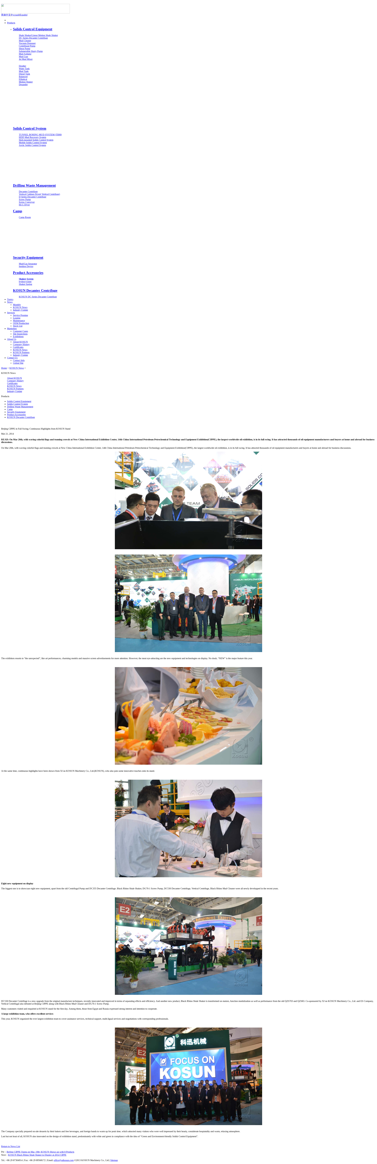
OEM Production (21, 323)
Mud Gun (23, 56)
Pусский (15, 15)
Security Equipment (28, 257)
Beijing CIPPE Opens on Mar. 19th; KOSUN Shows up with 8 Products (40, 1152)
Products (11, 23)
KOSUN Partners (21, 352)
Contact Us (12, 357)
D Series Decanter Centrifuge (32, 197)
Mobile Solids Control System (33, 142)
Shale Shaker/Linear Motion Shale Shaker (38, 35)
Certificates (18, 347)
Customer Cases (20, 331)
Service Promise (20, 315)
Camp (17, 211)
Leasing (16, 318)
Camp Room (25, 217)
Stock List (17, 326)
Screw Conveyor (27, 202)
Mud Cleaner (25, 40)
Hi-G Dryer (24, 205)
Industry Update (20, 310)
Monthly (17, 304)
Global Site (18, 363)
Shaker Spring (25, 284)
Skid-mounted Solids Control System (36, 140)
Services (11, 312)
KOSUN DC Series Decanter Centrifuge (38, 296)
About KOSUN (20, 342)
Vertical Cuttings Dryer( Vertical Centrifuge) (39, 194)
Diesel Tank (24, 74)
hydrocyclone (25, 281)
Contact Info (19, 360)
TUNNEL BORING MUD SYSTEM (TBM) (40, 134)
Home (10, 20)
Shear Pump (24, 48)
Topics (10, 299)
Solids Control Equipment (32, 29)
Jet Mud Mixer (26, 59)
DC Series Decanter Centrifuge (33, 38)
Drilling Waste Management (34, 185)
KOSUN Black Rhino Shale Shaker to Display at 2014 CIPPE (37, 1155)
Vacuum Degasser (27, 43)
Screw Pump (25, 199)
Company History (21, 344)
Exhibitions (18, 336)
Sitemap (114, 1160)
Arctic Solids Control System (32, 145)
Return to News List (10, 1146)
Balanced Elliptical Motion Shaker (26, 79)
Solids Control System (29, 128)
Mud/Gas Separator (28, 263)
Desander (23, 84)
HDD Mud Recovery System (32, 137)
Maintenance (19, 320)
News (10, 302)
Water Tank (24, 68)
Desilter (22, 66)
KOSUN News (20, 307)
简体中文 (6, 15)
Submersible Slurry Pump (31, 51)
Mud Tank (24, 71)
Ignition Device (26, 266)
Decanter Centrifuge (28, 191)
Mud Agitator (25, 54)
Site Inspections (20, 334)
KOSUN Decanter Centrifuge (35, 290)
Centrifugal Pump (27, 46)
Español (23, 15)
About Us (11, 339)
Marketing (12, 328)
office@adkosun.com (64, 1160)
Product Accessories (28, 273)
